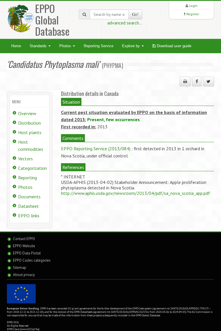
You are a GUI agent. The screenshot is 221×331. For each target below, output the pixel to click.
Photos (65, 46)
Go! (135, 14)
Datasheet (28, 206)
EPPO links (28, 215)
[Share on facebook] (197, 81)
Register (192, 14)
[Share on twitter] (208, 81)
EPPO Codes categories (32, 260)
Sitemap (19, 267)
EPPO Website (24, 246)
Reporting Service (98, 46)
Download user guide (173, 46)
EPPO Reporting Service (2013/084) (95, 148)
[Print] (185, 81)
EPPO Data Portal (27, 253)
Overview (27, 113)
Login (193, 5)
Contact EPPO (24, 238)
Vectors (25, 158)
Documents (29, 196)
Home (16, 46)
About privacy (24, 274)
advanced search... (124, 23)
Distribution (29, 123)
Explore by (131, 46)
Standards (39, 46)
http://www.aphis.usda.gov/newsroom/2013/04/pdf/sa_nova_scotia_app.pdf (135, 193)
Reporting (27, 177)
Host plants (29, 132)
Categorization (32, 168)
